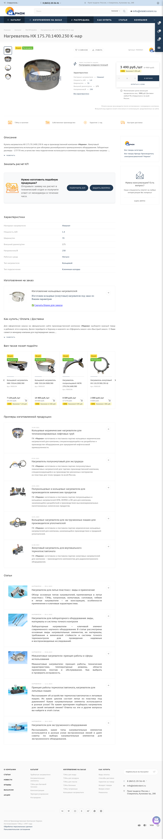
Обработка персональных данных (18, 826)
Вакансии (8, 790)
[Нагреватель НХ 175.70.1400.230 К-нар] (42, 73)
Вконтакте (62, 811)
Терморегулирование (39, 794)
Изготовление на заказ (74, 769)
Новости (8, 780)
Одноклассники (81, 811)
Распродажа (35, 797)
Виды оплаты (104, 775)
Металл (65, 257)
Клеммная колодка (71, 269)
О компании (10, 769)
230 (91, 89)
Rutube (88, 811)
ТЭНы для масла (70, 782)
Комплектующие (37, 790)
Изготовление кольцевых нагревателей (54, 291)
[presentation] (3, 380)
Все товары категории (133, 150)
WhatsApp (94, 811)
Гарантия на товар (106, 782)
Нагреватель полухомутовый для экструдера (57, 461)
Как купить (104, 769)
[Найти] (124, 11)
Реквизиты (103, 792)
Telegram (68, 811)
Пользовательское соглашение (17, 829)
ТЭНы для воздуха (71, 778)
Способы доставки (106, 778)
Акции (7, 795)
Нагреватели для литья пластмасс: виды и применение (63, 589)
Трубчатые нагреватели (40, 775)
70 (88, 83)
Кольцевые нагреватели (73, 792)
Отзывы (7, 785)
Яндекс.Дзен (101, 811)
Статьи (7, 775)
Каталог (34, 769)
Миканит (100, 77)
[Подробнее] (108, 292)
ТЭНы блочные (69, 785)
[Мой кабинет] (158, 3)
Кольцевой (67, 263)
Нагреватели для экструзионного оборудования (59, 725)
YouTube (75, 811)
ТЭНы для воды (69, 775)
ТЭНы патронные (70, 789)
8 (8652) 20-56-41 (51, 3)
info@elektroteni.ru (145, 11)
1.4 (91, 80)
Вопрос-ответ (104, 789)
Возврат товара (105, 785)
